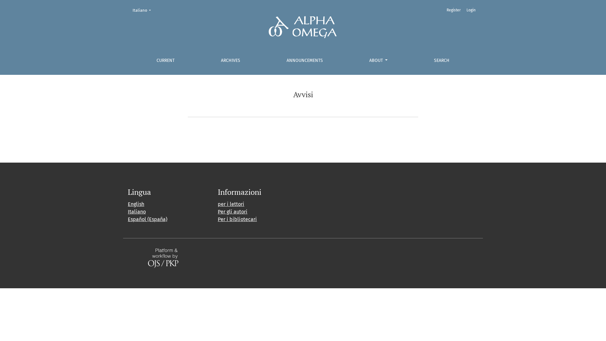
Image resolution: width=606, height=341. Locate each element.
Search (441, 60)
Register (454, 10)
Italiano (143, 10)
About (376, 60)
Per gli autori (232, 212)
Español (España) (147, 219)
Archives (230, 60)
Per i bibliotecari (237, 219)
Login (471, 10)
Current (166, 60)
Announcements (305, 60)
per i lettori (231, 204)
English (136, 204)
